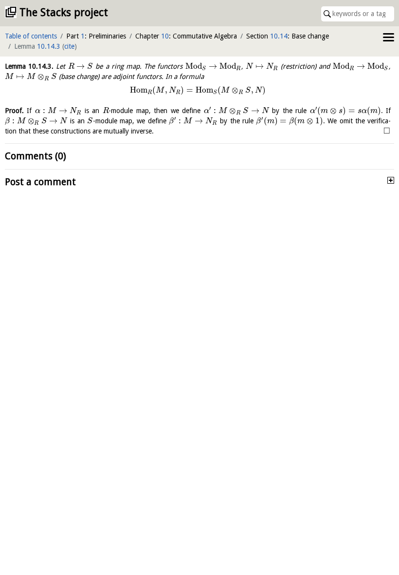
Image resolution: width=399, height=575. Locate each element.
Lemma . (29, 66)
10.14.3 (48, 46)
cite (69, 46)
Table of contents (31, 36)
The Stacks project (63, 12)
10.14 (279, 36)
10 (165, 36)
